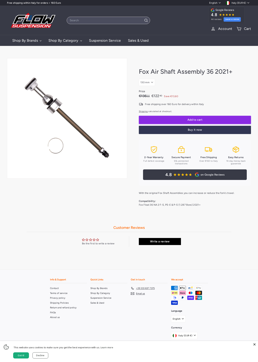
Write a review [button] (160, 241)
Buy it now (195, 129)
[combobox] (108, 20)
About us (55, 317)
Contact (54, 288)
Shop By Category (63, 40)
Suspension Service (105, 40)
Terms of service (59, 293)
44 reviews (216, 19)
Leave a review (232, 19)
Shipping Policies (59, 302)
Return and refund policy (63, 307)
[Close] (254, 344)
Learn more (107, 347)
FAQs (53, 312)
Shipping (143, 111)
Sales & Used (138, 40)
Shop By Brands (25, 40)
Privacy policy (57, 298)
